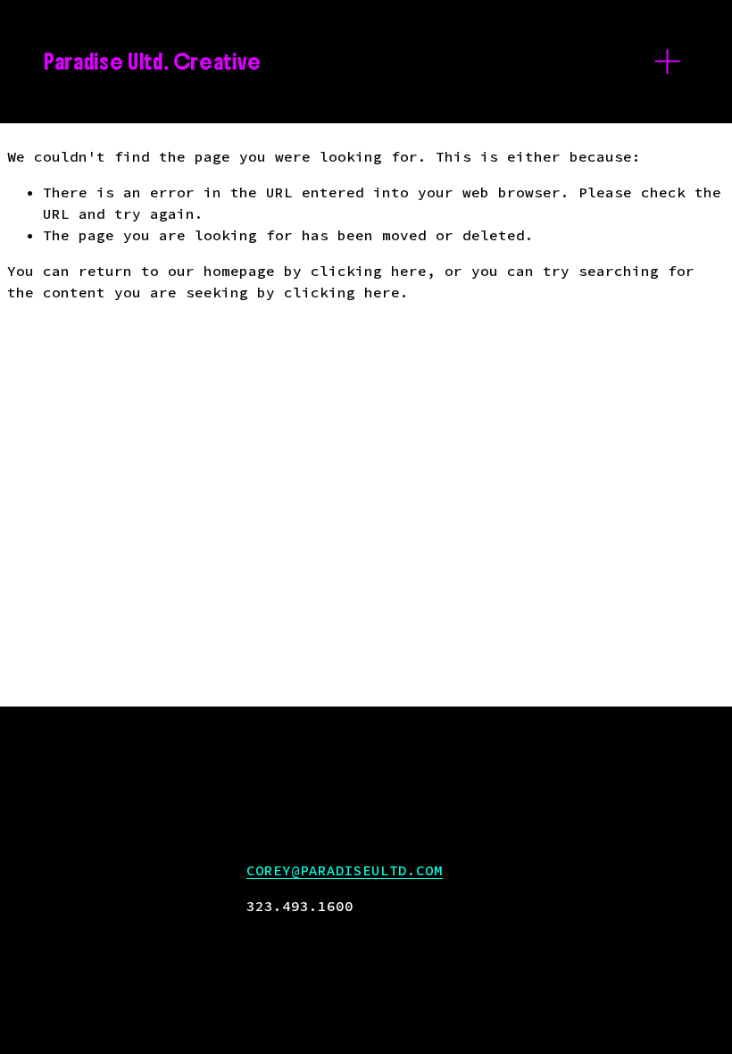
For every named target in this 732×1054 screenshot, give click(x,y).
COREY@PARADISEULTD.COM (344, 870)
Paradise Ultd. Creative (153, 61)
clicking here (369, 271)
